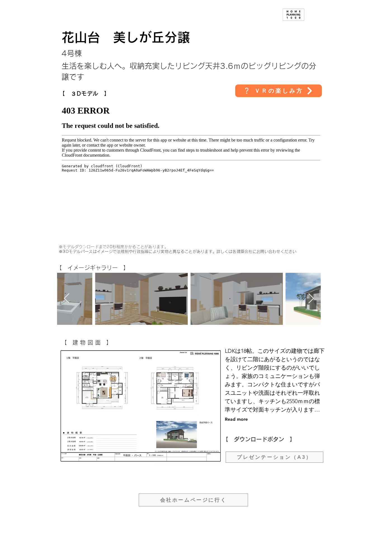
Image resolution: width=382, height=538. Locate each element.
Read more (236, 419)
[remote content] (191, 167)
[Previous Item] (66, 298)
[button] (278, 90)
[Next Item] (311, 298)
